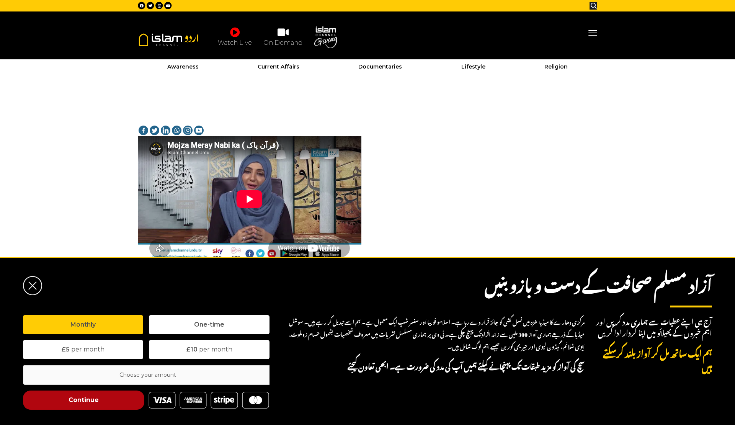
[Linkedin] (165, 130)
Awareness (183, 66)
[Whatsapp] (176, 130)
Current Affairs (278, 66)
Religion (556, 66)
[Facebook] (143, 130)
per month (83, 349)
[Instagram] (188, 130)
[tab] (83, 324)
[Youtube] (199, 130)
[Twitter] (154, 130)
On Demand (283, 42)
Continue (84, 400)
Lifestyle (473, 66)
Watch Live (235, 42)
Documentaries (380, 66)
